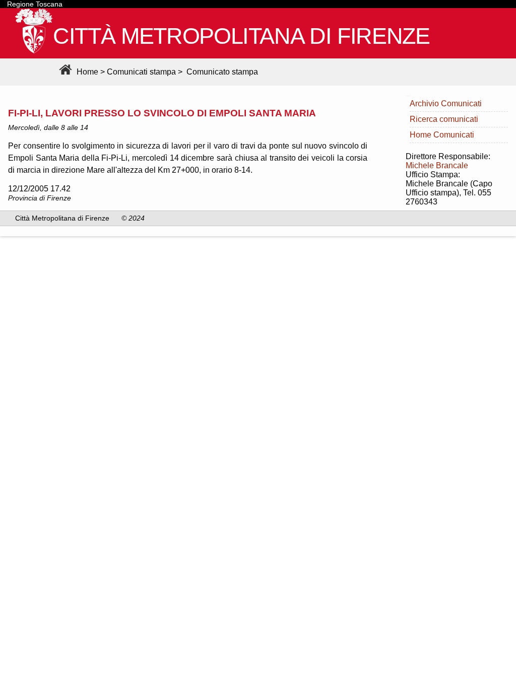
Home (86, 71)
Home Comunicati (442, 134)
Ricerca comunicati (444, 119)
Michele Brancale (437, 165)
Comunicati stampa (141, 71)
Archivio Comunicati (446, 103)
